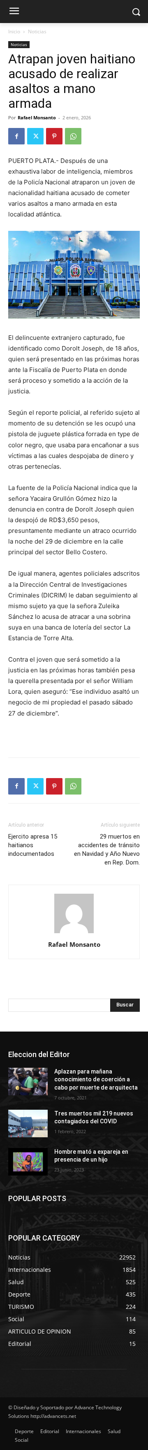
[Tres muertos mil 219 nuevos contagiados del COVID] (28, 1123)
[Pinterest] (54, 136)
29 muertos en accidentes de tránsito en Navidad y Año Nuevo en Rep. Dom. (107, 849)
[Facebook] (16, 136)
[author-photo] (74, 932)
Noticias (37, 31)
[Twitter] (35, 136)
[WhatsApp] (73, 136)
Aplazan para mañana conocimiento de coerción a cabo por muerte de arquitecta (96, 1079)
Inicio (14, 31)
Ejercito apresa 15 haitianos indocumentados (32, 845)
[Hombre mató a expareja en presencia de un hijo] (28, 1162)
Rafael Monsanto (37, 117)
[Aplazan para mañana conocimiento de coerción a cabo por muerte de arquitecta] (28, 1081)
